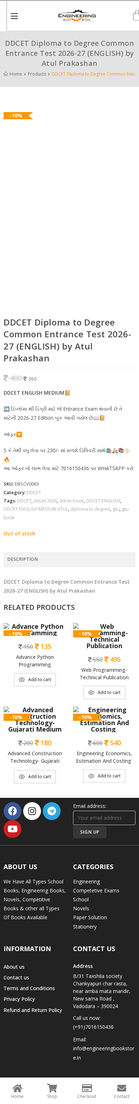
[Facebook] (12, 811)
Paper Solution (90, 917)
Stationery (85, 926)
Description (22, 559)
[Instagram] (32, 811)
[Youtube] (12, 829)
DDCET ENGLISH (103, 500)
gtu (116, 509)
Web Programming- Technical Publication (104, 673)
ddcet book (72, 500)
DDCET (34, 492)
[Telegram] (52, 811)
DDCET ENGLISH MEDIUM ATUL (36, 509)
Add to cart (39, 679)
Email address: (89, 805)
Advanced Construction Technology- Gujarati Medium (35, 758)
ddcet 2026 (45, 500)
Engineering (86, 881)
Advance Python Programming (35, 661)
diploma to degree (90, 509)
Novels (81, 908)
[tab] (69, 559)
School (81, 899)
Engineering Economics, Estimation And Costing (104, 757)
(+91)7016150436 (93, 1026)
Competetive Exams (96, 890)
